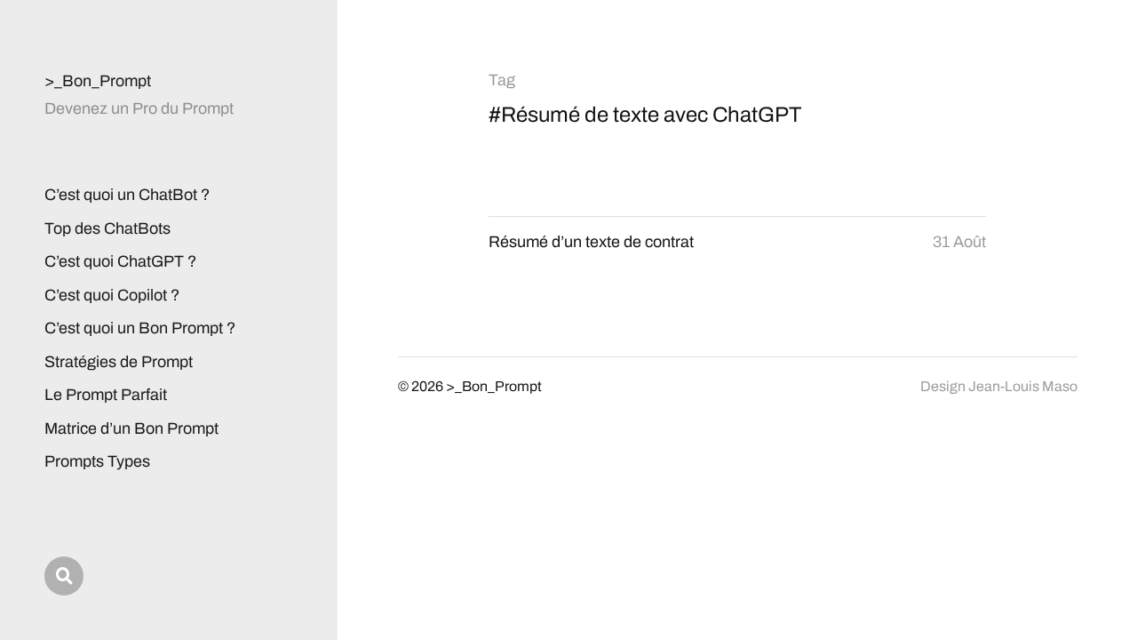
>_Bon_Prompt (97, 81)
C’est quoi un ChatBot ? (127, 195)
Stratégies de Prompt (118, 362)
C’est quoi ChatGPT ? (120, 261)
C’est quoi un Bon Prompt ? (139, 328)
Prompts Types (97, 461)
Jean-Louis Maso (1022, 386)
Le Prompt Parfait (105, 395)
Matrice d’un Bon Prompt (131, 428)
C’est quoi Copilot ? (111, 295)
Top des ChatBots (107, 228)
